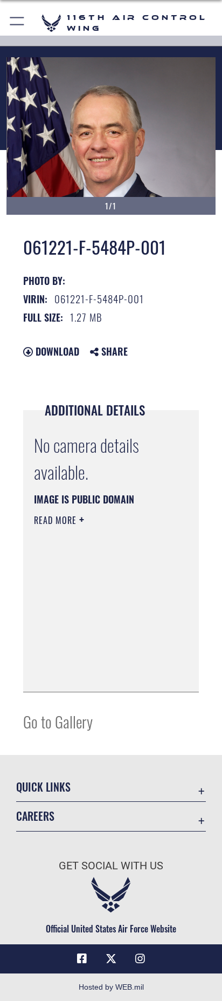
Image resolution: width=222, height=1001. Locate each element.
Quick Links (43, 787)
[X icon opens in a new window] (111, 959)
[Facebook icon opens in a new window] (82, 959)
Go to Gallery (58, 721)
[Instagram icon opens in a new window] (140, 959)
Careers (35, 816)
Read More (56, 520)
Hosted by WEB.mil (111, 987)
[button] (17, 23)
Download (56, 351)
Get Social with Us (111, 866)
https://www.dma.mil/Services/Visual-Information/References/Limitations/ (99, 672)
